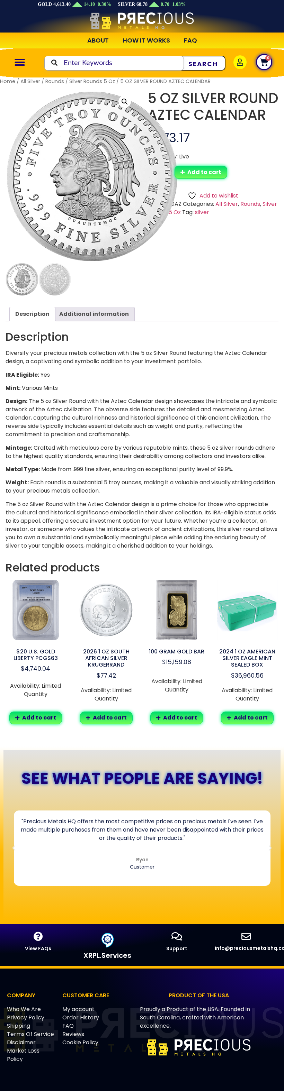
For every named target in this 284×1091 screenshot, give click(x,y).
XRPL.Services (107, 955)
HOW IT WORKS (146, 40)
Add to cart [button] (39, 718)
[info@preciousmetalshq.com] (246, 936)
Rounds (54, 81)
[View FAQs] (38, 936)
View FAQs (38, 948)
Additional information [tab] (94, 314)
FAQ (190, 40)
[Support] (176, 936)
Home (7, 81)
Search (203, 63)
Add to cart (204, 172)
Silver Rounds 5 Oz (92, 81)
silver (202, 212)
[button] (19, 62)
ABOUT (98, 40)
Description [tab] (32, 314)
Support (176, 948)
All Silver (30, 81)
